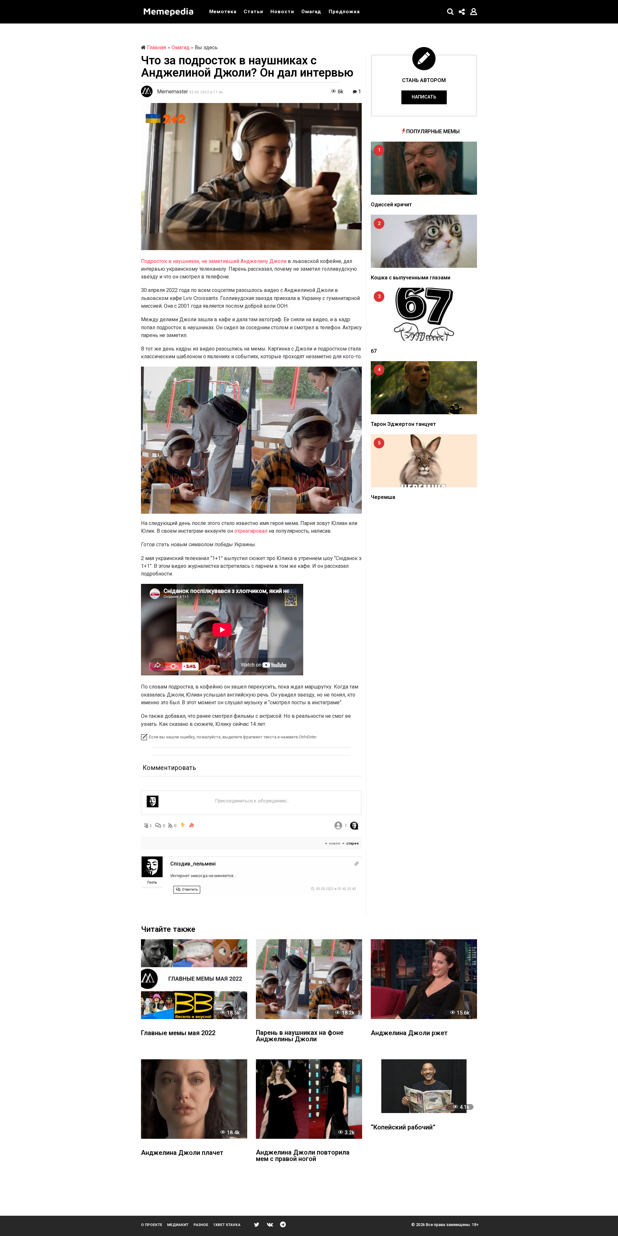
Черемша (383, 497)
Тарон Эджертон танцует (403, 424)
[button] (450, 11)
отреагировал (250, 531)
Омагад (311, 11)
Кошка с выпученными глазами (410, 278)
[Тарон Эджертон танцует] (424, 387)
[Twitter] (256, 1224)
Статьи (253, 11)
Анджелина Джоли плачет (182, 1153)
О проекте (151, 1224)
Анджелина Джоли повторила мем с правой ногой (303, 1156)
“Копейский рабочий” (403, 1127)
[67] (424, 314)
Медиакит (177, 1224)
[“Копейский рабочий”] (424, 1086)
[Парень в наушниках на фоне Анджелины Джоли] (309, 979)
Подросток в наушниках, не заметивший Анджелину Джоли (213, 261)
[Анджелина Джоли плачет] (194, 1099)
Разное (200, 1224)
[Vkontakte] (270, 1224)
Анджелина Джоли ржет (409, 1033)
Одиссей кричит (391, 204)
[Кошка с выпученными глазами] (424, 241)
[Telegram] (283, 1224)
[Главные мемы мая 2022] (194, 979)
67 (374, 351)
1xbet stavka (226, 1224)
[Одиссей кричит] (424, 168)
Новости (282, 11)
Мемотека (223, 11)
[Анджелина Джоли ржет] (424, 979)
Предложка (344, 11)
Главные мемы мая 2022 (178, 1033)
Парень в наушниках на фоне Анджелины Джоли (299, 1036)
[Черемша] (424, 460)
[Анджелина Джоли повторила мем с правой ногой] (309, 1099)
